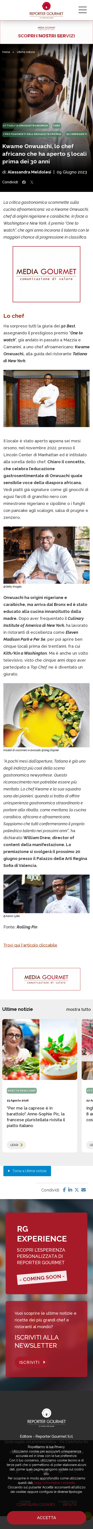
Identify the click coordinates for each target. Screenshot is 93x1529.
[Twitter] (76, 1190)
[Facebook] (64, 1190)
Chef (56, 125)
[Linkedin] (70, 1190)
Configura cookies (35, 1505)
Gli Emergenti (76, 134)
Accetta (46, 1517)
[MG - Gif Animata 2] (46, 32)
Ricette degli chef (22, 1090)
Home (6, 52)
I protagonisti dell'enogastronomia (32, 134)
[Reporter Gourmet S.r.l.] (46, 10)
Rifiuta (70, 1505)
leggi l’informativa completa (54, 1483)
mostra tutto (78, 1009)
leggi (14, 1145)
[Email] (83, 1190)
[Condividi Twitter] (31, 182)
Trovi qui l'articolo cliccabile (30, 945)
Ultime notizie (26, 52)
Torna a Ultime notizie (28, 1171)
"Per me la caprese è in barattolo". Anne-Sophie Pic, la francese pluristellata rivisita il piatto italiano (36, 1117)
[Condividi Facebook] (24, 182)
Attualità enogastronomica (25, 125)
